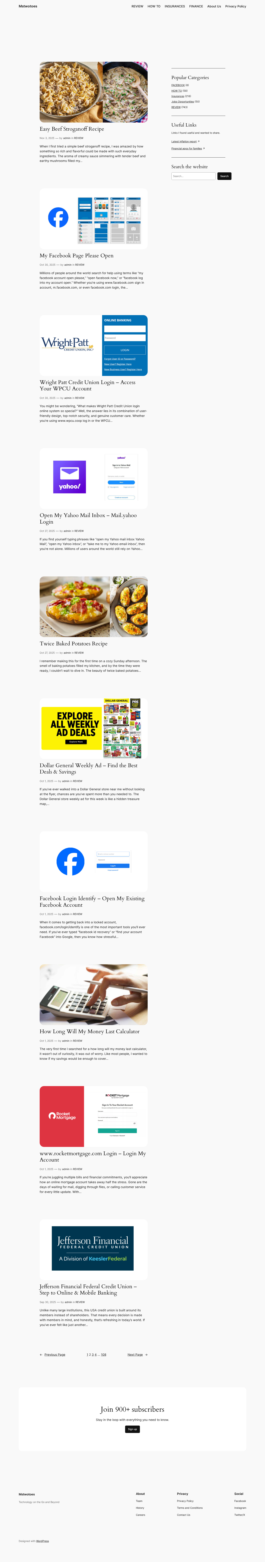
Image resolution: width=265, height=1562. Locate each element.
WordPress (42, 1541)
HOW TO (176, 90)
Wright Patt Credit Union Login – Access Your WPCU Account (87, 385)
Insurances (177, 96)
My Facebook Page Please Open (77, 256)
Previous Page (52, 1354)
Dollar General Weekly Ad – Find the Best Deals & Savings (88, 769)
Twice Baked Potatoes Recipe (74, 644)
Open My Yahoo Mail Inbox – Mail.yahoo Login (88, 518)
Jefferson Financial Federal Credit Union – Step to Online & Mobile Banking (88, 1290)
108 (103, 1354)
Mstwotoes (28, 6)
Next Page (138, 1354)
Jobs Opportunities (182, 101)
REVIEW (78, 138)
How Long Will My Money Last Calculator (90, 1032)
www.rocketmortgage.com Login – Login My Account (93, 1157)
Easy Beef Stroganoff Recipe (72, 129)
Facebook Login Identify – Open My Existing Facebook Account (92, 902)
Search (224, 176)
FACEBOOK (178, 85)
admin (66, 138)
